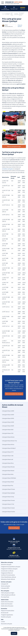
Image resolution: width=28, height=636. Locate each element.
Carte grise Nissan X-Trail (8, 504)
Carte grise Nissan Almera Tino (9, 440)
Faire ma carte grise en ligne (14, 146)
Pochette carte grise (6, 617)
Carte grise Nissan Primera (8, 489)
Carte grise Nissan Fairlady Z (9, 448)
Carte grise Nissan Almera (8, 437)
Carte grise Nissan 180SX (8, 414)
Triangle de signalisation (7, 615)
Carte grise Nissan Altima (8, 444)
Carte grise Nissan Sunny (8, 496)
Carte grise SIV (4, 584)
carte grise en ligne (9, 3)
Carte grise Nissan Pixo (7, 485)
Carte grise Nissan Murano (8, 467)
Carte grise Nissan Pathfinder (9, 478)
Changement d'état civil (7, 573)
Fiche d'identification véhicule (8, 577)
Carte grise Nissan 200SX (8, 418)
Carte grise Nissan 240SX (8, 422)
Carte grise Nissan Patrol (8, 482)
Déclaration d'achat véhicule (8, 579)
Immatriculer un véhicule (7, 14)
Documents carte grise (6, 623)
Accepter (14, 633)
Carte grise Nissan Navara (8, 470)
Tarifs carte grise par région (7, 593)
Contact (3, 621)
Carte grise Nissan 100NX (8, 411)
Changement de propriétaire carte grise (10, 566)
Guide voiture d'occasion (7, 601)
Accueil (3, 13)
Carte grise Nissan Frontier (8, 511)
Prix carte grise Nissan (16, 14)
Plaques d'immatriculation (7, 610)
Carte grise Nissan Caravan (8, 508)
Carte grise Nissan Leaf (7, 459)
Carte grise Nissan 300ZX (8, 426)
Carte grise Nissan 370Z (7, 433)
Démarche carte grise (6, 564)
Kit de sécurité (4, 612)
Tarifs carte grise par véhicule (8, 595)
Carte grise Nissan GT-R (7, 452)
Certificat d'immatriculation (8, 575)
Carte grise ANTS (5, 588)
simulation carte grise (7, 169)
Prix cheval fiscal (5, 597)
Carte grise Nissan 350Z (7, 429)
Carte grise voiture (12, 13)
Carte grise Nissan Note (7, 474)
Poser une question (20, 25)
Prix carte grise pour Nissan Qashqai (21, 13)
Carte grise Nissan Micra (8, 463)
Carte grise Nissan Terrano (8, 500)
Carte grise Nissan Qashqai (8, 493)
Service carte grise (5, 586)
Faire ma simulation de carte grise (14, 394)
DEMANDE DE (13, 2)
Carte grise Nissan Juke (7, 455)
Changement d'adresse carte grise (9, 568)
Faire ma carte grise (14, 528)
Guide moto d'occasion (6, 604)
